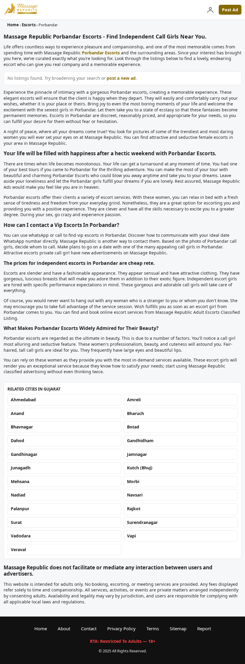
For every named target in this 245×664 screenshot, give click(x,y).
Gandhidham (140, 440)
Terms (152, 628)
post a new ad (121, 78)
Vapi (131, 536)
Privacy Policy (121, 628)
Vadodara (20, 536)
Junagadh (20, 468)
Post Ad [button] (230, 10)
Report (204, 628)
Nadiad (18, 495)
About (64, 628)
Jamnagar (137, 454)
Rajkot (133, 508)
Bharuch (135, 413)
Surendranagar (142, 522)
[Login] (210, 9)
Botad (133, 427)
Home (13, 24)
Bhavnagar (22, 427)
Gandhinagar (24, 454)
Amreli (134, 399)
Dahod (17, 440)
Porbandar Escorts (101, 53)
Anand (17, 413)
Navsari (135, 495)
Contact (89, 628)
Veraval (18, 549)
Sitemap (178, 628)
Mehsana (20, 481)
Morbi (133, 481)
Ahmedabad (23, 399)
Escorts (29, 24)
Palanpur (20, 508)
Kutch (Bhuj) (139, 468)
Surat (16, 522)
